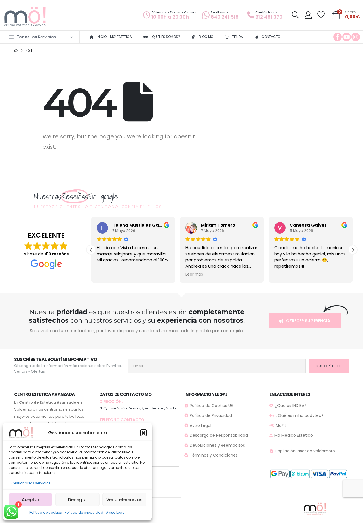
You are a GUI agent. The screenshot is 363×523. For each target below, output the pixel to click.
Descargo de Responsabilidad (219, 435)
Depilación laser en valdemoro (305, 451)
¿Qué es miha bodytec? (300, 415)
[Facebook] (337, 37)
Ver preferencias (124, 500)
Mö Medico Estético (293, 435)
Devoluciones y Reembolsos (217, 445)
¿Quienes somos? (165, 36)
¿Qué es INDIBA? (291, 405)
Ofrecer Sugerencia (307, 321)
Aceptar (30, 500)
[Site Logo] (25, 16)
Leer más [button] (194, 274)
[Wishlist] (321, 15)
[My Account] (308, 15)
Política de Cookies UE (211, 405)
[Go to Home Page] (16, 50)
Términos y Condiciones (214, 455)
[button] (143, 432)
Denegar (77, 500)
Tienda (237, 36)
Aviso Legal (116, 512)
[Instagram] (355, 37)
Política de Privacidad (211, 415)
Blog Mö (206, 36)
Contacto (270, 36)
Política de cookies (45, 512)
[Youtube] (346, 37)
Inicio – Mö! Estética (114, 36)
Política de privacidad (84, 512)
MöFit (281, 425)
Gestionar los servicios (30, 483)
